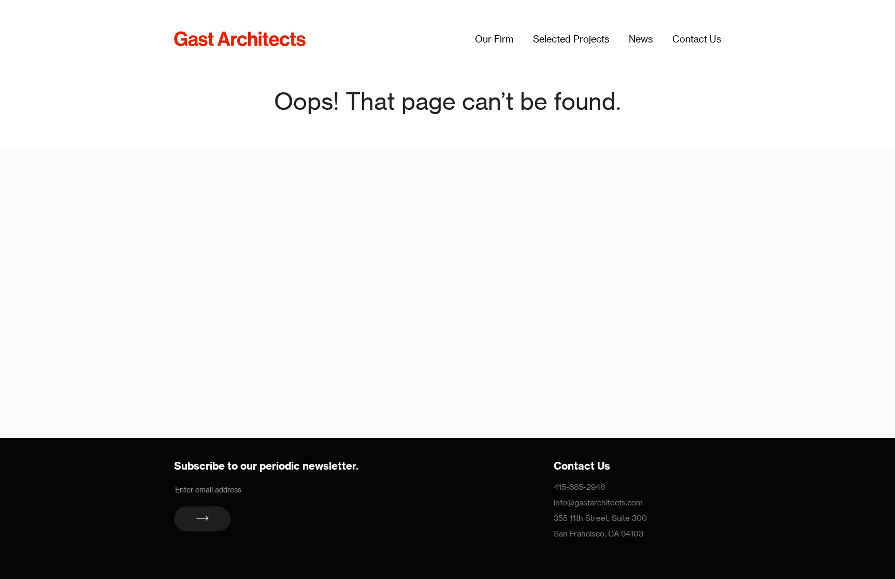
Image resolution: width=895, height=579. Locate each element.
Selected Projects (571, 38)
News (641, 38)
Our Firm (494, 38)
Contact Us (696, 38)
